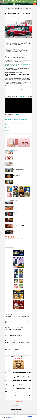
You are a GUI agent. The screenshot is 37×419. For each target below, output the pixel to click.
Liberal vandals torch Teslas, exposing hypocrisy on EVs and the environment (22, 207)
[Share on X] (10, 16)
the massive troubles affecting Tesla (22, 96)
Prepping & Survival (28, 8)
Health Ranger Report (8, 370)
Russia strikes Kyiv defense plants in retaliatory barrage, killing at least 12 (13, 329)
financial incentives (16, 18)
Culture (12, 8)
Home (6, 8)
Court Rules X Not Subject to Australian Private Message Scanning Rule (13, 335)
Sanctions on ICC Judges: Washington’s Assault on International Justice (13, 314)
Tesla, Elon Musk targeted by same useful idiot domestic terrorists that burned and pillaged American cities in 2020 (22, 225)
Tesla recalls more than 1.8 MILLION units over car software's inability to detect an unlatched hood (17, 122)
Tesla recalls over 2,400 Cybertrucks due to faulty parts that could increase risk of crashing (16, 119)
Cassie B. (17, 150)
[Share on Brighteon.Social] (6, 16)
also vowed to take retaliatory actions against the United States (20, 77)
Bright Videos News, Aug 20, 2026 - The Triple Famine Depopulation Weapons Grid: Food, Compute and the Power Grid (22, 392)
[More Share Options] (18, 16)
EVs (13, 18)
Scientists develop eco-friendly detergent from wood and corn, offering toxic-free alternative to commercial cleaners (22, 169)
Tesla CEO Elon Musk (18, 67)
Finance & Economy (22, 8)
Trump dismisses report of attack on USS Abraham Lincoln (11, 340)
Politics (9, 8)
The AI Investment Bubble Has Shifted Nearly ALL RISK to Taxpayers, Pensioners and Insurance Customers (22, 388)
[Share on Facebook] (9, 16)
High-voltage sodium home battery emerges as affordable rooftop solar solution (14, 347)
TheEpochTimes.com (8, 127)
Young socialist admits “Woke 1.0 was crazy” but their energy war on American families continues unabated (17, 342)
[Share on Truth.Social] (13, 16)
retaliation (25, 18)
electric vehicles (8, 18)
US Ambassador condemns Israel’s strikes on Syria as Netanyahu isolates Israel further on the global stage (17, 316)
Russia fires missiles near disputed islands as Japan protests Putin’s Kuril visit (14, 327)
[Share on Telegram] (12, 16)
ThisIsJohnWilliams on (16, 114)
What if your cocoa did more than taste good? (10, 351)
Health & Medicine (17, 8)
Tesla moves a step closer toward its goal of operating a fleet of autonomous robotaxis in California (21, 201)
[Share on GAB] (15, 16)
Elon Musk (12, 18)
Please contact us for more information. (9, 247)
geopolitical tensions (21, 18)
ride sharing (27, 18)
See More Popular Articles (18, 358)
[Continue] (25, 405)
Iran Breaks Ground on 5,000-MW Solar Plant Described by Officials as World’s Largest (15, 356)
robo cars (30, 18)
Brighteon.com (21, 114)
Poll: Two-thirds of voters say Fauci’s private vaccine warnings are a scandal (13, 354)
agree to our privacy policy (10, 417)
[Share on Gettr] (16, 16)
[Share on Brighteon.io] (7, 16)
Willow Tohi (17, 156)
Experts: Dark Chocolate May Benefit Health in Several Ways (12, 349)
